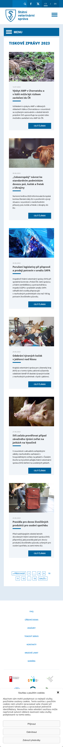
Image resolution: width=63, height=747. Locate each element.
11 (18, 578)
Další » (42, 578)
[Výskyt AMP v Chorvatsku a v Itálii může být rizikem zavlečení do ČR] (31, 66)
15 (35, 578)
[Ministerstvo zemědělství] (15, 681)
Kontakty (31, 644)
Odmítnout (32, 731)
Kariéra (31, 661)
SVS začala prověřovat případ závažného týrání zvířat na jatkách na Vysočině (29, 439)
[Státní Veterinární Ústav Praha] (50, 681)
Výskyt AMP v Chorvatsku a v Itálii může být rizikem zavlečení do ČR (28, 94)
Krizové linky (31, 652)
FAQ (31, 611)
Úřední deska (31, 619)
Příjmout (32, 723)
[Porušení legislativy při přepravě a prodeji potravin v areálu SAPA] (31, 243)
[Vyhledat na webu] (25, 4)
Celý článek (40, 126)
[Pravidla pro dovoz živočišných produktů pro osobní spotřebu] (31, 498)
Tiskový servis (31, 636)
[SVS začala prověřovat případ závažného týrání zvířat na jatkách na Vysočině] (31, 411)
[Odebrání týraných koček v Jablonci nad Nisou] (31, 331)
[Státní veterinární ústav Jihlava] (33, 681)
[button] (58, 692)
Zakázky (31, 628)
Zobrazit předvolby (31, 740)
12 (24, 578)
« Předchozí (19, 573)
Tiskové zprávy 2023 (19, 16)
